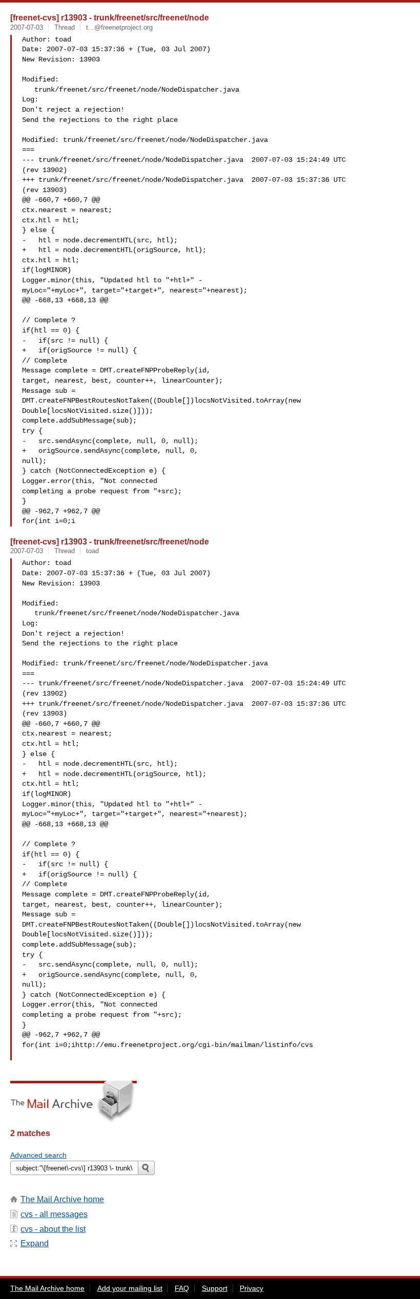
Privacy (251, 1288)
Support (214, 1288)
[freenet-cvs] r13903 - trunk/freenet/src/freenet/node (109, 17)
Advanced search (38, 1155)
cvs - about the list (53, 1229)
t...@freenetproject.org (119, 27)
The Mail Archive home (62, 1199)
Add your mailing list (129, 1288)
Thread (64, 27)
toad (92, 551)
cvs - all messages (54, 1214)
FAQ (182, 1288)
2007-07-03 (26, 27)
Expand (34, 1243)
